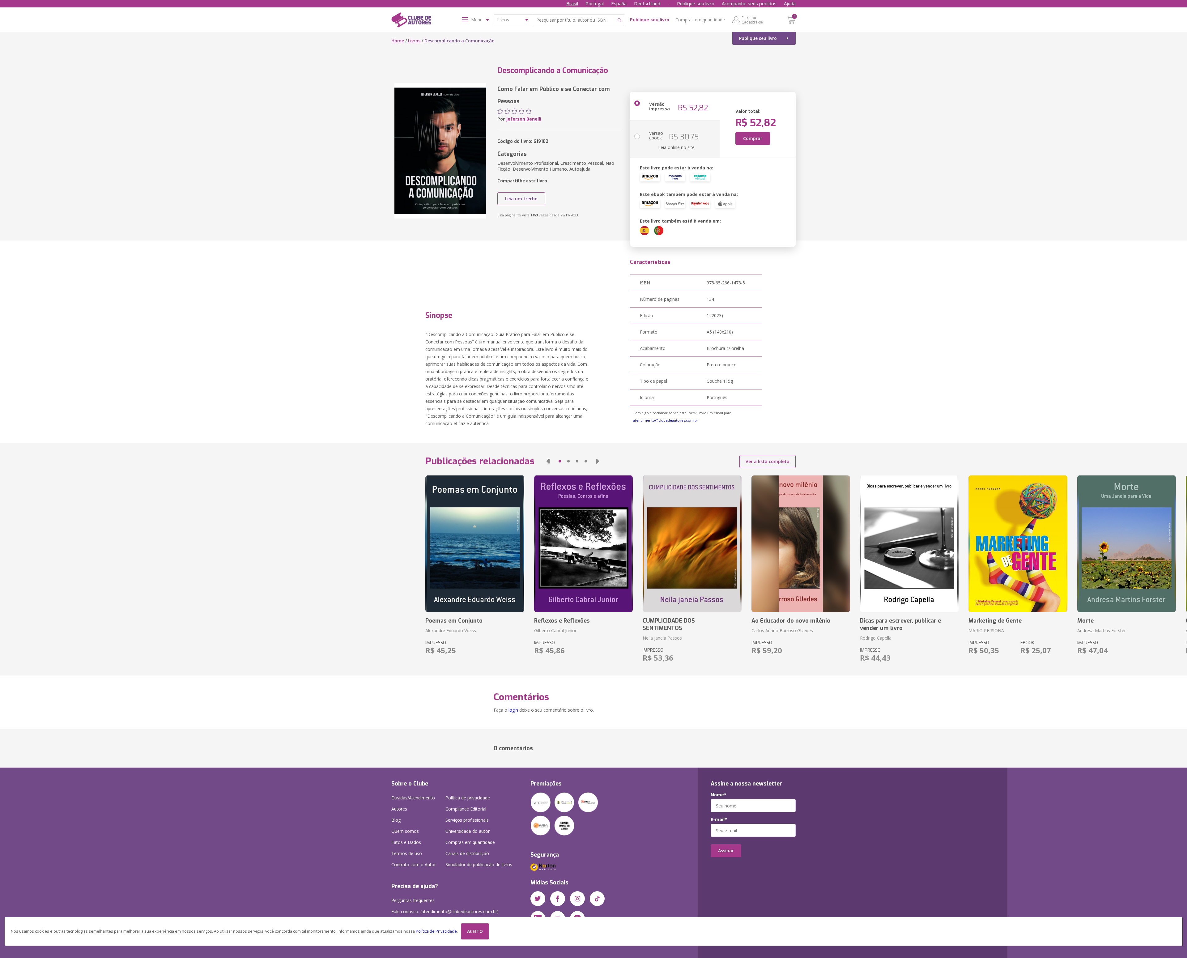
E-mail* (719, 819)
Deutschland (647, 3)
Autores (399, 809)
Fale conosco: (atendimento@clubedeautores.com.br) (445, 911)
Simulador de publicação (478, 864)
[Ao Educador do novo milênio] (800, 543)
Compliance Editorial (465, 809)
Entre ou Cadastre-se (752, 19)
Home (397, 41)
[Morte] (1126, 543)
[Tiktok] (597, 898)
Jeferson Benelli (523, 119)
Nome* (718, 794)
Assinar (726, 851)
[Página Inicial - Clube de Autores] (411, 21)
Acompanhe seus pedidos (749, 3)
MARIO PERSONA (986, 630)
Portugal (594, 3)
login (513, 710)
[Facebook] (557, 898)
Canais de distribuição (467, 853)
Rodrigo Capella (875, 638)
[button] (548, 461)
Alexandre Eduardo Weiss (450, 630)
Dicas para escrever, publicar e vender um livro (900, 624)
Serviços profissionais (467, 820)
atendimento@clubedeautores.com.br (665, 420)
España (619, 3)
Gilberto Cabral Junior (555, 630)
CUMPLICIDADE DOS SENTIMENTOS (669, 624)
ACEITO (475, 931)
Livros (414, 41)
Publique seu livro (695, 3)
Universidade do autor (467, 831)
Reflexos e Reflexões (562, 620)
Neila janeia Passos (662, 638)
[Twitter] (537, 898)
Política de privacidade (467, 798)
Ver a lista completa (767, 461)
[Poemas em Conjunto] (474, 543)
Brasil (572, 3)
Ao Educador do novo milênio (790, 620)
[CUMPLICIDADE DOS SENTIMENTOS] (692, 543)
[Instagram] (577, 898)
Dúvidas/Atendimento (413, 798)
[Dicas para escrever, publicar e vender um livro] (909, 543)
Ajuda (790, 3)
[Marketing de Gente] (1017, 543)
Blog (396, 820)
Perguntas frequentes (413, 900)
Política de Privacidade (436, 931)
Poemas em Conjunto (454, 620)
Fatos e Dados (406, 842)
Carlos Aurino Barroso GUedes (782, 630)
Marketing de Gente (995, 620)
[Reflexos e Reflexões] (583, 543)
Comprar (752, 138)
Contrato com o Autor (413, 864)
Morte (1085, 620)
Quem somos (405, 831)
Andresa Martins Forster (1101, 630)
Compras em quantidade (700, 20)
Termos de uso (406, 853)
